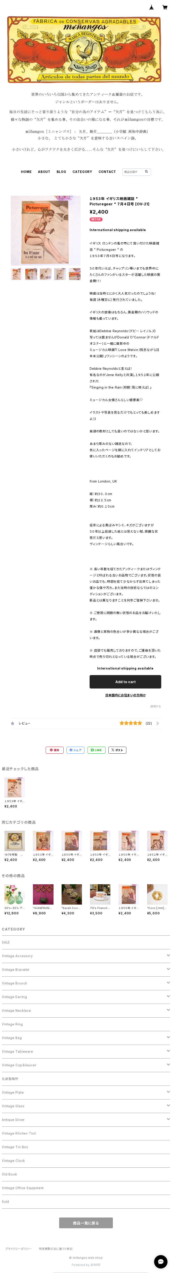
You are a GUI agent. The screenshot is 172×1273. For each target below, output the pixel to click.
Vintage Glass (13, 1106)
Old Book (9, 1174)
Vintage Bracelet (15, 969)
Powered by (81, 1265)
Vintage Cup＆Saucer (19, 1065)
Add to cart (125, 682)
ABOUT (44, 172)
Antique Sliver (13, 1120)
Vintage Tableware (17, 1051)
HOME (26, 172)
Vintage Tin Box (15, 1147)
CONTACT (107, 172)
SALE (6, 942)
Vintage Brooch (14, 983)
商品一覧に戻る (86, 1223)
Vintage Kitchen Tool (19, 1133)
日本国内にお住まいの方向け (125, 695)
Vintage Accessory (17, 956)
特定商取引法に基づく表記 (56, 1248)
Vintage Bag (12, 1038)
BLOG (61, 172)
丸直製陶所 (10, 1079)
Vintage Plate (13, 1092)
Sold (5, 1201)
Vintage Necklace (16, 1010)
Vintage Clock (13, 1160)
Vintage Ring (12, 1024)
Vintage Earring (14, 997)
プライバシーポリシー (18, 1248)
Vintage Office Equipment (23, 1188)
